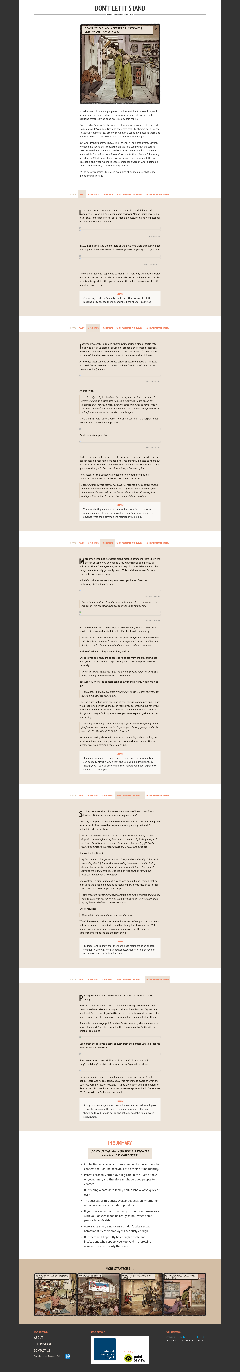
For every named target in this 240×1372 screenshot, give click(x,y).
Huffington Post (155, 264)
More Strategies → (120, 1268)
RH (150, 381)
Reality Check (156, 381)
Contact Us (42, 1350)
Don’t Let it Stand (120, 8)
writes (91, 390)
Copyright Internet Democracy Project (48, 1356)
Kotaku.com (156, 236)
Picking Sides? (108, 194)
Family (81, 194)
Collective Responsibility (157, 194)
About (38, 1338)
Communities (93, 194)
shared (103, 825)
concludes (89, 908)
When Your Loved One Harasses (130, 194)
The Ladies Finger (154, 596)
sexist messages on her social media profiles (110, 217)
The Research (44, 1344)
